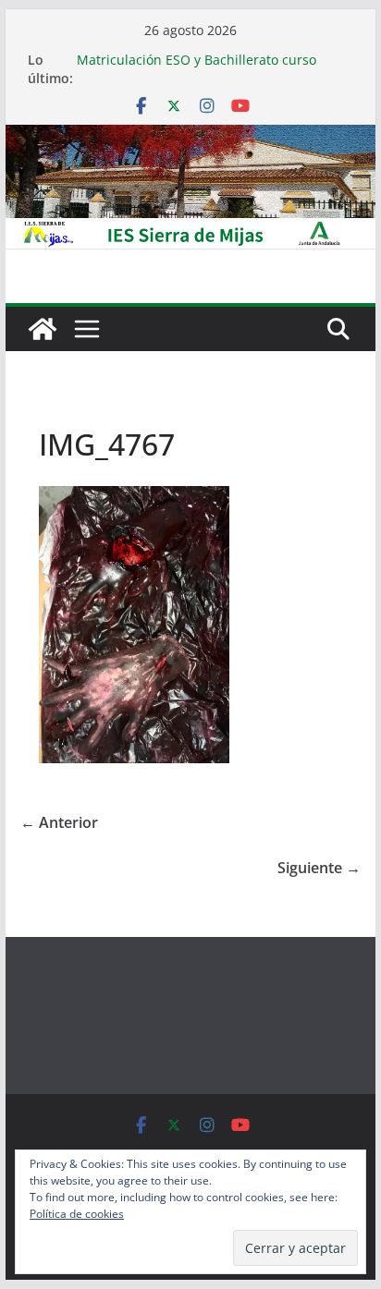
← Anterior (59, 822)
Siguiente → (319, 867)
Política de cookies (77, 1214)
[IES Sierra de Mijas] (190, 138)
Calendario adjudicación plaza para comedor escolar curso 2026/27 (187, 50)
